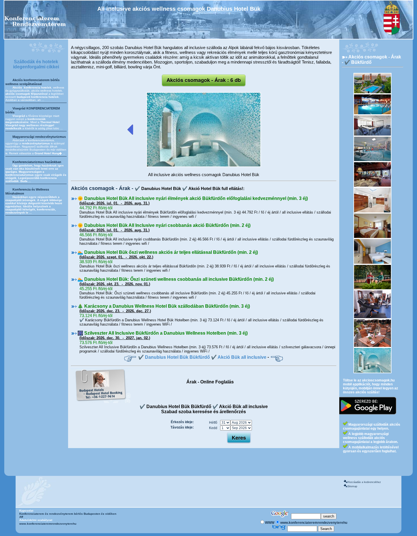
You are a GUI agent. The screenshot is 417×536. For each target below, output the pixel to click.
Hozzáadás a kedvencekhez (364, 482)
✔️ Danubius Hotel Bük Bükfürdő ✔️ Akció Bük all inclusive (202, 357)
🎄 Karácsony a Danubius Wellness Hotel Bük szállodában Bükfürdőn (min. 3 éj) (163, 306)
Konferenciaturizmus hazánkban (36, 162)
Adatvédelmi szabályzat (35, 520)
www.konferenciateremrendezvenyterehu (47, 523)
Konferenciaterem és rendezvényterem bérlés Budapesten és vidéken (67, 513)
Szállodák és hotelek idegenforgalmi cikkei (36, 64)
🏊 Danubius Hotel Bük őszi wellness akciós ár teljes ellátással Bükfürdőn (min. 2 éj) (167, 252)
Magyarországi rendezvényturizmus (39, 136)
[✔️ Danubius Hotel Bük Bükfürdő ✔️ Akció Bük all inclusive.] (203, 166)
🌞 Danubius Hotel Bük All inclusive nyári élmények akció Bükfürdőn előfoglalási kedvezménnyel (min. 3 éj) (192, 198)
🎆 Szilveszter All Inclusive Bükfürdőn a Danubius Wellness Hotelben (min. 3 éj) (162, 333)
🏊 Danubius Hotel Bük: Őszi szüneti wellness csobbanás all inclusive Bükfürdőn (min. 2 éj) (175, 279)
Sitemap (352, 486)
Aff (21, 516)
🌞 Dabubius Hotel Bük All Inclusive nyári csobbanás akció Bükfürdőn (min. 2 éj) (163, 225)
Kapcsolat (26, 510)
